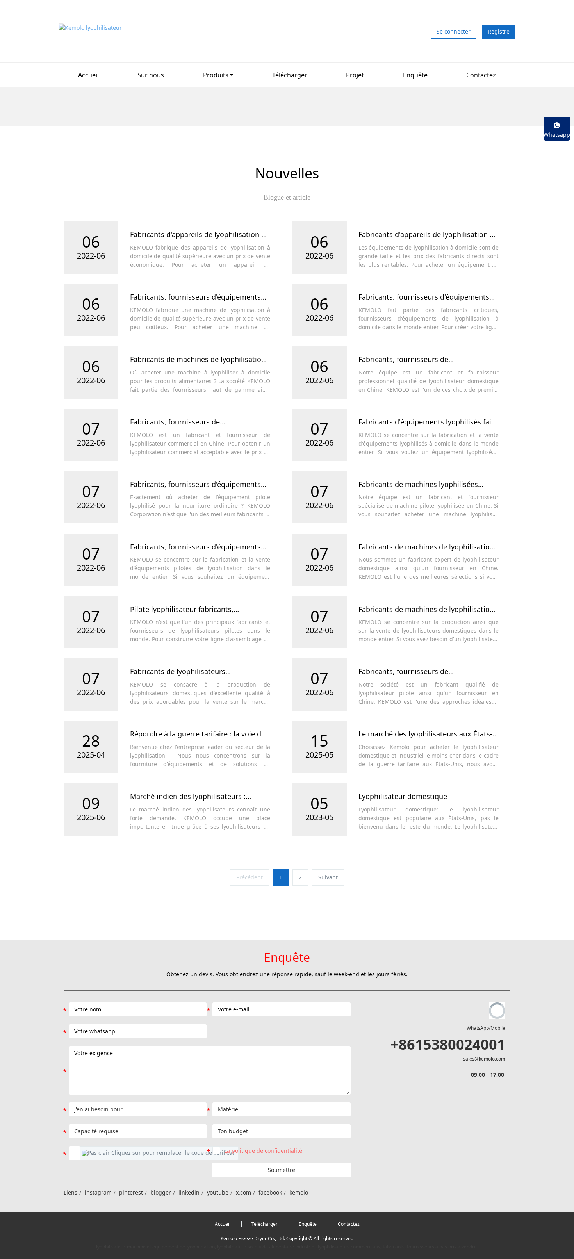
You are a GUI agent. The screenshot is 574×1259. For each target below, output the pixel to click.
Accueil (88, 75)
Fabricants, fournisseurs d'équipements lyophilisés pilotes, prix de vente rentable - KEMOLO (198, 484)
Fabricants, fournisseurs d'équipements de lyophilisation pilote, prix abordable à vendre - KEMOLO (197, 547)
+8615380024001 (447, 1044)
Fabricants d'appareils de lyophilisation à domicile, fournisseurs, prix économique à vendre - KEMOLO (200, 234)
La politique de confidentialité (263, 1150)
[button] (159, 1153)
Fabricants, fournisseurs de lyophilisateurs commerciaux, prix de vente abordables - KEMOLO (191, 422)
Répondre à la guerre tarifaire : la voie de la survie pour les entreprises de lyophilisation (197, 734)
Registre (499, 31)
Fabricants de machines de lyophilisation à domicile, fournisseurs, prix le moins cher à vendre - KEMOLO (198, 359)
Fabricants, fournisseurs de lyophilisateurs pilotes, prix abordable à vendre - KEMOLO (424, 671)
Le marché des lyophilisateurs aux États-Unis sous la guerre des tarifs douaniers (425, 734)
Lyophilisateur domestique (402, 796)
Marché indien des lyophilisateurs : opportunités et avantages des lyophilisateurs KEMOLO (188, 796)
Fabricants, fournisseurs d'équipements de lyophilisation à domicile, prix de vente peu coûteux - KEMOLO (199, 297)
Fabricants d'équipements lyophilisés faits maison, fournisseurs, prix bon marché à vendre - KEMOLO (427, 422)
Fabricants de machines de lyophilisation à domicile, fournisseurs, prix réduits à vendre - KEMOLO (426, 547)
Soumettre (281, 1169)
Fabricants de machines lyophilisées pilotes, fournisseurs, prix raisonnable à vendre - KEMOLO (424, 484)
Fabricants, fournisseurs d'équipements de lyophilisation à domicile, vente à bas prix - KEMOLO (425, 297)
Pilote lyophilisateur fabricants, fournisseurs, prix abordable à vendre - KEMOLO (194, 609)
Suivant (328, 877)
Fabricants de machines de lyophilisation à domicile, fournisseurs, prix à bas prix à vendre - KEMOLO (426, 609)
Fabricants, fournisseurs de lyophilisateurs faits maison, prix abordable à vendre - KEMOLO (412, 359)
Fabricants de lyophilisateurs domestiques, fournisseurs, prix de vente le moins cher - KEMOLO (198, 671)
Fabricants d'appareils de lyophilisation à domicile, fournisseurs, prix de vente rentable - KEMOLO (426, 234)
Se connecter (454, 31)
